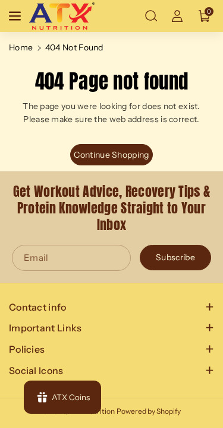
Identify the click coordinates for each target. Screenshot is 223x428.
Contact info (38, 307)
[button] (16, 16)
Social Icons (36, 370)
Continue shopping (111, 154)
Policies (27, 349)
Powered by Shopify (149, 411)
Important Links (45, 328)
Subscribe (175, 258)
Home (21, 47)
